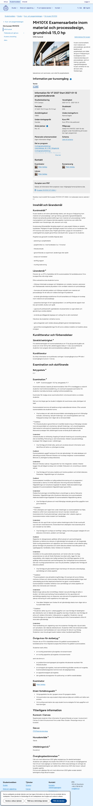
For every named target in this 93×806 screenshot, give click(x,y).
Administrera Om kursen (82, 37)
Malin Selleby (42, 167)
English (87, 8)
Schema (28, 785)
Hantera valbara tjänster (13, 801)
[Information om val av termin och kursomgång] (71, 79)
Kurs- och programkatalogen (33, 16)
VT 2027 (36, 86)
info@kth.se (75, 788)
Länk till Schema (67, 139)
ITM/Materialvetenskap (40, 731)
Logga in (87, 2)
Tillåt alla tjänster (58, 801)
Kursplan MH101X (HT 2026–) (46, 190)
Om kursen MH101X (50, 16)
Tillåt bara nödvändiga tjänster (37, 801)
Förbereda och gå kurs (11, 33)
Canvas (28, 789)
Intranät (24, 2)
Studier (19, 16)
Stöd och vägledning (9, 789)
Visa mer (58, 155)
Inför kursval (8, 29)
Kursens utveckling (10, 36)
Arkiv (5, 40)
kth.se (6, 2)
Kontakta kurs (53, 791)
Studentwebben (15, 2)
